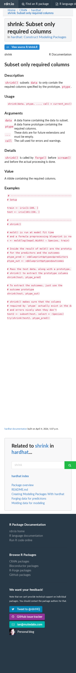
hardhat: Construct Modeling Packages (38, 37)
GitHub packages (20, 575)
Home (11, 10)
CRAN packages (19, 561)
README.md (20, 489)
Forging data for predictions (29, 498)
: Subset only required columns (31, 13)
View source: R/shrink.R (24, 47)
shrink (42, 446)
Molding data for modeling (28, 503)
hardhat (20, 452)
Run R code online (20, 540)
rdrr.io (9, 4)
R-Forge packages (20, 570)
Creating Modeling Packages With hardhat (38, 494)
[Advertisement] (38, 362)
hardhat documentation (15, 429)
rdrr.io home (17, 531)
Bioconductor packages (24, 566)
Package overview (23, 485)
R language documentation (26, 535)
